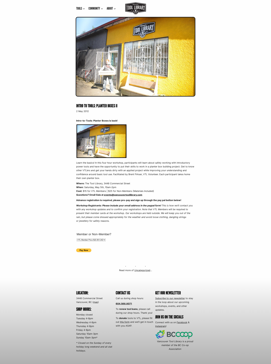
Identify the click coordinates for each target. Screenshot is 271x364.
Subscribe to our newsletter (170, 298)
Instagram (160, 326)
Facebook (182, 322)
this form (125, 322)
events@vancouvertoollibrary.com (123, 194)
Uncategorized (142, 270)
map (95, 302)
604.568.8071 (124, 303)
